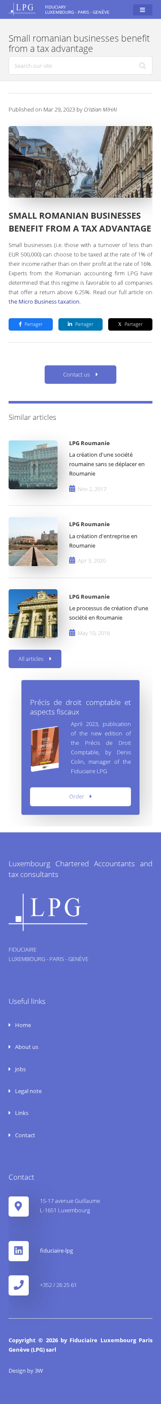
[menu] (142, 10)
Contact (24, 1135)
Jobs (20, 1069)
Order (76, 796)
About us (26, 1047)
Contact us (76, 374)
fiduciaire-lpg (56, 1250)
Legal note (28, 1091)
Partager (33, 324)
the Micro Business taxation (44, 301)
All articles (30, 659)
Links (21, 1113)
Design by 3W (26, 1370)
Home (22, 1025)
